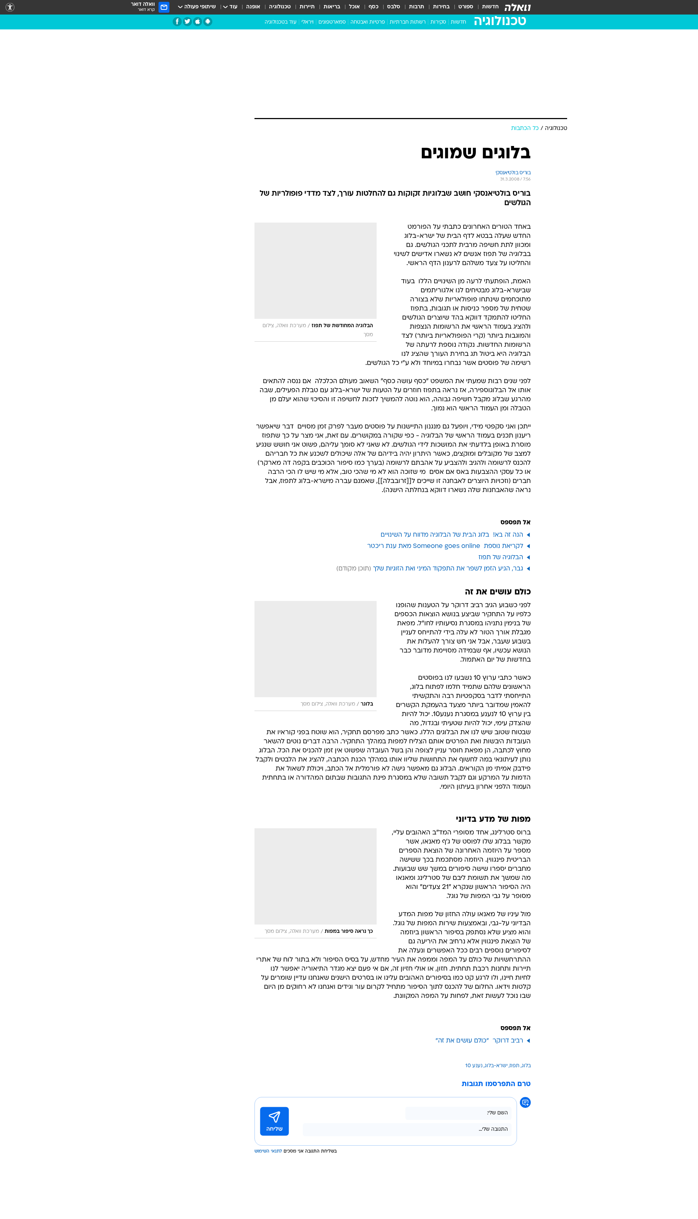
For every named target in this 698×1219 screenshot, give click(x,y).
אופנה (253, 7)
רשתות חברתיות (408, 22)
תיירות (307, 7)
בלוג (526, 1066)
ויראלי (307, 22)
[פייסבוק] (177, 21)
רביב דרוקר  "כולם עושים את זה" (479, 1041)
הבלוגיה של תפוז (500, 557)
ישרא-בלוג (496, 1066)
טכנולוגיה (280, 7)
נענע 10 (473, 1066)
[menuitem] (486, 7)
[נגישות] (10, 7)
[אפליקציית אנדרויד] (207, 21)
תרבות (416, 7)
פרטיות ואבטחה (367, 22)
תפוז (515, 1066)
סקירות (438, 22)
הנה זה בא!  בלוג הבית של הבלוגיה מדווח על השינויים (452, 535)
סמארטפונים (332, 22)
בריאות (332, 7)
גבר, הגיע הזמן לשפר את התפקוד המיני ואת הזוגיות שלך (448, 569)
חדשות (490, 7)
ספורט (465, 7)
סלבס (393, 7)
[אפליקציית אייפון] (197, 21)
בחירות (441, 7)
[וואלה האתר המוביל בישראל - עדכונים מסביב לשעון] (518, 7)
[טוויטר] (187, 21)
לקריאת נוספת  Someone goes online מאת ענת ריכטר (445, 546)
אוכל (354, 7)
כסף (373, 7)
